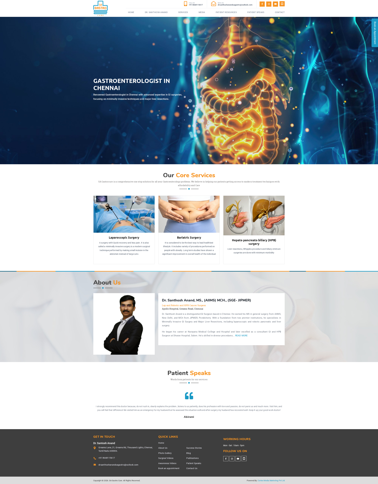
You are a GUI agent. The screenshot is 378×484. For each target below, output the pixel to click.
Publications (192, 458)
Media (202, 12)
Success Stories (194, 448)
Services (183, 12)
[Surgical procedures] (282, 3)
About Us (162, 448)
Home (131, 12)
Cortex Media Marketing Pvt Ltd (271, 480)
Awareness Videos (167, 463)
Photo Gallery (165, 453)
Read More (241, 335)
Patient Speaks (255, 12)
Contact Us (191, 468)
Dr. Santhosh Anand (156, 12)
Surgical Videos (165, 458)
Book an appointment (169, 468)
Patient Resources (226, 12)
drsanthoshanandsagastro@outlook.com (118, 465)
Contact (280, 12)
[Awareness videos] (275, 4)
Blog (188, 453)
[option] (124, 324)
